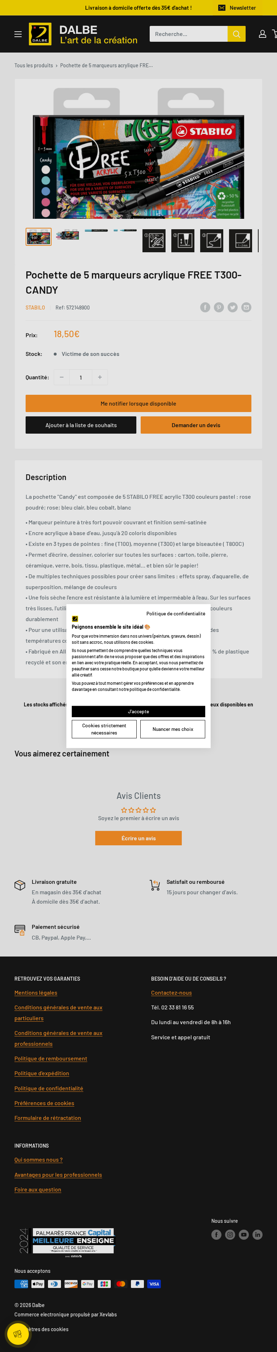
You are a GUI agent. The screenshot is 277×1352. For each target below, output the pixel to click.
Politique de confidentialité (175, 613)
